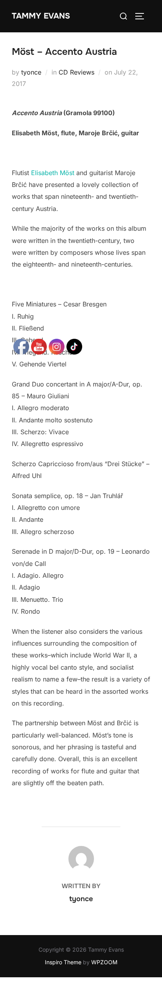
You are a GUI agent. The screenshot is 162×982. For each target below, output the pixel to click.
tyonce (31, 72)
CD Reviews (76, 72)
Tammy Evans (41, 16)
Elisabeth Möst (52, 173)
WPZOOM (104, 962)
